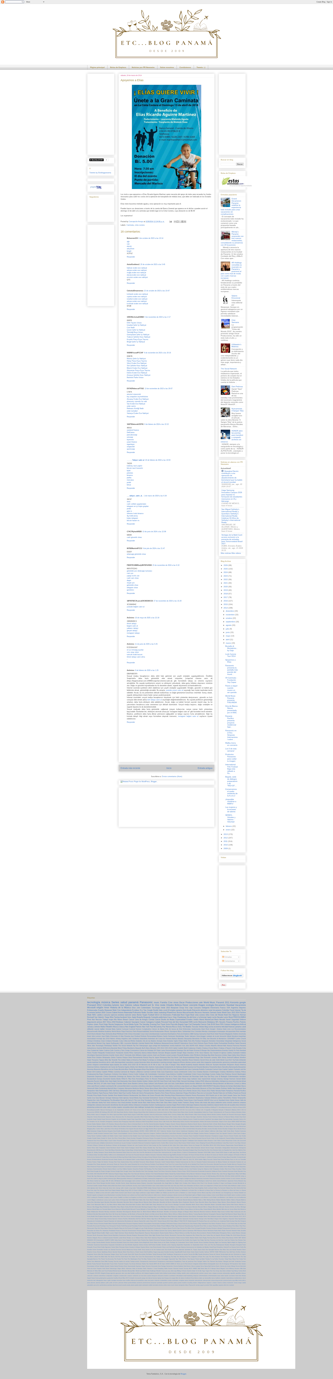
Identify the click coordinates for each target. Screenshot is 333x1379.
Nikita (169, 1216)
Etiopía (142, 1159)
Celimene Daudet (155, 1136)
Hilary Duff (239, 1173)
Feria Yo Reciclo (151, 1079)
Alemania (118, 1117)
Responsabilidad (189, 1057)
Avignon (221, 1121)
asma (224, 1102)
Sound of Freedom (165, 1098)
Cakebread (184, 1131)
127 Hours (133, 1110)
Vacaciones (240, 1005)
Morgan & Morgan (183, 1211)
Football (151, 1015)
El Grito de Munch (205, 1154)
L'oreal (236, 1083)
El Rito (242, 1154)
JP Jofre (111, 1181)
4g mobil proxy (132, 516)
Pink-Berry (192, 1093)
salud (123, 1002)
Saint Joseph (227, 1095)
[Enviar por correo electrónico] (175, 221)
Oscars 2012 (205, 1091)
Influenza (208, 1081)
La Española (160, 1190)
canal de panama (214, 1010)
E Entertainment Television (195, 1152)
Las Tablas (163, 1192)
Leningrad (100, 1195)
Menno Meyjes (207, 1207)
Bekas (95, 1126)
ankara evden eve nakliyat (137, 270)
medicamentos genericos (221, 1062)
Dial (109, 1150)
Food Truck (168, 1164)
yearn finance (132, 442)
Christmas (96, 1041)
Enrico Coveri (196, 1157)
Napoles (200, 1214)
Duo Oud (139, 1152)
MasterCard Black (212, 1020)
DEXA (211, 1145)
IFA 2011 (222, 1176)
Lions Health (227, 1195)
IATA (217, 1176)
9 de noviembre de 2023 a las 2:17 (158, 317)
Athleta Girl (203, 1121)
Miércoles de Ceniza (228, 1209)
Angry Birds (138, 1119)
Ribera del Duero (148, 1095)
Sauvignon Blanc (176, 1031)
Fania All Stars (225, 1159)
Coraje (127, 1050)
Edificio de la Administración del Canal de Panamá (124, 1154)
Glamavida (124, 1081)
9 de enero (188, 1110)
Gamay (196, 1034)
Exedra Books (116, 1079)
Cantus (140, 1133)
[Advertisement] (166, 807)
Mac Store (146, 1200)
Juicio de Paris (222, 1185)
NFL (217, 1022)
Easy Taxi (239, 1152)
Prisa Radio (97, 1095)
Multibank (90, 1214)
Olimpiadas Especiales (128, 1091)
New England (237, 1088)
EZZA (221, 1152)
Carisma (117, 1072)
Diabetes (139, 1041)
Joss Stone (118, 1185)
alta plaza (211, 1102)
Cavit (142, 1136)
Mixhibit (219, 1209)
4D (181, 1110)
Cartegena (212, 1133)
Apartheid (208, 1119)
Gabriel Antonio (118, 1012)
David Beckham (111, 1147)
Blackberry (131, 1048)
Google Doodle (152, 1010)
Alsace (237, 1064)
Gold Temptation (215, 1169)
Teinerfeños (227, 1098)
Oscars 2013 (166, 1221)
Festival (198, 1041)
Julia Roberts (159, 1083)
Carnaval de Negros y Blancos (131, 1072)
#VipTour (235, 1107)
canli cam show (133, 578)
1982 (163, 1110)
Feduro (94, 1162)
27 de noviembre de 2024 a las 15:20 (167, 601)
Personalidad (151, 1036)
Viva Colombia (196, 1031)
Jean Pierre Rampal (99, 1183)
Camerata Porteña (198, 1069)
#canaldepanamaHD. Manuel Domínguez (99, 1110)
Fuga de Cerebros (106, 1166)
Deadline (177, 1147)
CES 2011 (158, 1069)
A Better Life (199, 1110)
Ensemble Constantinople (238, 1157)
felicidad (225, 1027)
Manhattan (237, 1086)
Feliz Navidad (241, 1050)
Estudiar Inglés (172, 1041)
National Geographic (209, 1214)
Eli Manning (120, 1157)
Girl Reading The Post (151, 1169)
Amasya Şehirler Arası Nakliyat (138, 375)
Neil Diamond (229, 1214)
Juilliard (151, 1083)
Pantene (95, 1093)
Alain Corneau (172, 1114)
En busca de (173, 1029)
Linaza (204, 1195)
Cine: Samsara (235, 321)
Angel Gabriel (97, 1119)
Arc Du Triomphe (100, 1121)
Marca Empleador (184, 1202)
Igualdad (123, 1178)
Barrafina (225, 1067)
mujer (111, 1020)
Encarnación (188, 1157)
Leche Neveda (216, 1192)
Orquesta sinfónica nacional (168, 1091)
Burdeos (104, 1131)
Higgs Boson (231, 1173)
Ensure (89, 1159)
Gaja (189, 1079)
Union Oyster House (232, 1100)
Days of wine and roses (166, 1147)
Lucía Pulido (213, 1197)
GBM (191, 1034)
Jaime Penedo (170, 1181)
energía (169, 1062)
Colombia (107, 1005)
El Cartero (185, 1154)
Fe (235, 1050)
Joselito (95, 1185)
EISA (205, 1152)
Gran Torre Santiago (147, 1171)
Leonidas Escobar (121, 1195)
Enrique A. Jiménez (206, 1157)
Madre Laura (174, 1200)
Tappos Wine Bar (105, 1060)
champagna (212, 1031)
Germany (90, 1169)
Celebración (183, 1072)
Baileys (174, 1038)
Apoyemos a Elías (230, 661)
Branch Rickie (167, 1128)
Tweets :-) (201, 67)
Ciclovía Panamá (196, 1138)
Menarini (200, 1207)
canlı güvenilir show (134, 537)
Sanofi (228, 1020)
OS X (240, 1216)
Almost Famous (160, 1117)
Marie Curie (90, 1204)
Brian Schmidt (187, 1128)
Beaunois (97, 1069)
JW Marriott (117, 1181)
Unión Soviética (175, 1060)
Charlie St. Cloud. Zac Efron (109, 1138)
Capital (224, 1069)
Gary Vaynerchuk (204, 1079)
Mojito (89, 1211)
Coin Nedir (131, 328)
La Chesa (145, 1190)
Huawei (216, 1053)
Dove (217, 1024)
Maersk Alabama (188, 1200)
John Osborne (192, 1183)
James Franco (179, 1181)
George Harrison (229, 1079)
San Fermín (242, 1095)
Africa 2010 (111, 1022)
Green (163, 1171)
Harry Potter (176, 1081)
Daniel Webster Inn (240, 1145)
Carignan (152, 1133)
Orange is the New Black (206, 1218)
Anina (167, 1119)
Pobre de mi (222, 1093)
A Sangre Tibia (174, 1064)
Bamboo (111, 1124)
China (130, 1034)
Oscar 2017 (153, 1221)
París (195, 1043)
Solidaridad (186, 1031)
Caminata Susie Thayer (110, 1133)
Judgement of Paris (212, 1185)
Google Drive (119, 1171)
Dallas (218, 1074)
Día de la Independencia (155, 1076)
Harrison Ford (150, 1173)
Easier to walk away (230, 1152)
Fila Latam (128, 1164)
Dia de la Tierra (103, 1150)
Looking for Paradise (97, 1197)
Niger (161, 1216)
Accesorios (159, 1112)
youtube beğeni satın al (135, 607)
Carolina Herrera (204, 1133)
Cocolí (149, 1140)
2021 (226, 583)
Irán (88, 1181)
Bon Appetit (129, 1128)
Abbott (183, 1064)
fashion (98, 1012)
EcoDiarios (90, 1154)
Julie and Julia (169, 1083)
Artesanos (138, 1121)
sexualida (126, 1107)
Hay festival (177, 1173)
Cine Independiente (124, 1010)
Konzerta (234, 1002)
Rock (183, 1015)
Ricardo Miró (159, 1095)
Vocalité (134, 1102)
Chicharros (145, 1138)
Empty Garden (179, 1157)
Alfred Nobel (144, 1117)
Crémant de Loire (132, 1145)
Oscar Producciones (188, 1002)
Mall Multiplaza (155, 1043)
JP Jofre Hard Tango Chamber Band (114, 1083)
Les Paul (137, 1195)
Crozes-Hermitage (203, 1074)
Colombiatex (152, 1074)
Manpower (108, 1010)
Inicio (168, 768)
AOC (196, 1045)
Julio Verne (98, 1188)
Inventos (217, 1178)
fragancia (176, 1062)
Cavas (176, 1072)
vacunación (181, 1107)
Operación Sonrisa (188, 1218)
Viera (198, 1036)
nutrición (128, 1015)
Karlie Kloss (174, 1188)
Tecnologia (100, 1045)
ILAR (236, 1176)
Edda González (98, 1154)
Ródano (160, 1036)
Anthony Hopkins (182, 1119)
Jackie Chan (151, 1181)
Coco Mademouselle (141, 1140)
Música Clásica (119, 1027)
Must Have (109, 1214)
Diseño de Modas (168, 1020)
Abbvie (112, 1038)
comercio (236, 1102)
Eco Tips (143, 1010)
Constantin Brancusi (137, 1143)
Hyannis (196, 1176)
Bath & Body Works (215, 1124)
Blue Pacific (129, 1069)
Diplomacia (174, 1150)
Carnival (147, 1072)
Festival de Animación (229, 1162)
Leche (195, 1022)
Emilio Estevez (132, 1157)
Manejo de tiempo (226, 1086)
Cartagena (150, 1022)
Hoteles (235, 1034)
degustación (91, 1022)
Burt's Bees (146, 1048)
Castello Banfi (183, 1048)
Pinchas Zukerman (176, 1093)
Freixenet (93, 1166)
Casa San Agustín (221, 1133)
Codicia (106, 1050)
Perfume (143, 1036)
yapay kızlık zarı (133, 576)
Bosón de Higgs (144, 1128)
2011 (226, 841)
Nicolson (156, 1216)
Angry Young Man (147, 1119)
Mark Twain (152, 1204)
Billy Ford (171, 1126)
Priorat (243, 1093)
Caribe (237, 1038)
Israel (89, 1036)
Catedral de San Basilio (130, 1136)
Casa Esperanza (167, 1072)
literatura (235, 1036)
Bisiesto (192, 1126)
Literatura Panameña (152, 1086)
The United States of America (128, 1060)
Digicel (153, 1150)
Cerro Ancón (179, 1136)
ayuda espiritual (92, 1062)
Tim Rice (156, 1100)
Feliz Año (191, 1041)
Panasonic (146, 1002)
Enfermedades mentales (237, 1076)
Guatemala (201, 1171)
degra (129, 580)
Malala (218, 1200)
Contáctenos (185, 67)
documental (155, 1062)
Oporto (196, 1218)
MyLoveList (155, 1214)
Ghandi (105, 1169)
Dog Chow (198, 1150)
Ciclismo (115, 1074)
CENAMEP (231, 1038)
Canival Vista (217, 1069)
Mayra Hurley (125, 1207)
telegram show (132, 588)
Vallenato (94, 1102)
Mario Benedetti (127, 1204)
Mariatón (233, 1202)
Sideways (115, 1098)
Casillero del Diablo (108, 1136)
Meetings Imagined (147, 1207)
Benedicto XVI (197, 1038)
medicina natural (213, 1105)
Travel (163, 1024)
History (197, 1081)
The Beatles (186, 1027)
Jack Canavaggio (126, 1181)
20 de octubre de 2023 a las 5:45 (152, 264)
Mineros (178, 1209)
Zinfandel (242, 1060)
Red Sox (171, 1057)
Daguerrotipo (230, 1145)
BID (241, 1121)
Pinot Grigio (103, 1024)
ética (187, 1107)
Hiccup (225, 1173)
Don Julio (232, 1150)
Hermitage (191, 1081)
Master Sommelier (216, 1204)
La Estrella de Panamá (172, 1190)
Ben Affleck (113, 1126)
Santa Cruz (91, 1098)
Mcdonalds (138, 1207)
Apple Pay (222, 1119)
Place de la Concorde (204, 1093)
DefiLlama (130, 432)
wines (134, 1015)
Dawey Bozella (147, 1147)
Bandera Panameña (210, 1067)
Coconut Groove (157, 1140)
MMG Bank (135, 1200)
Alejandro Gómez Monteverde (96, 1117)
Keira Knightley (199, 1188)
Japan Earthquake (112, 1043)
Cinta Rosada (237, 1048)
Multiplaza (211, 1022)
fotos (129, 1017)
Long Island (185, 1086)
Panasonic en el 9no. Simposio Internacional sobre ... (231, 734)
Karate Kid (167, 1188)
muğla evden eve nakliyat (136, 273)
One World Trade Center (174, 1218)
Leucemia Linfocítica (137, 1086)
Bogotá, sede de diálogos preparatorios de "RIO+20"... (231, 781)
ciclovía (229, 1102)
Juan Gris (173, 1185)
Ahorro (93, 1034)
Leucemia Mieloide (131, 1043)
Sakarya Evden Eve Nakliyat (138, 413)
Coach (110, 1140)
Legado (94, 1195)
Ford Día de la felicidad (189, 1164)
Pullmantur (137, 1012)
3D (137, 1064)
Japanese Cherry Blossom (235, 1181)
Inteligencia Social (239, 1041)
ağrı (128, 242)
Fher (94, 1164)
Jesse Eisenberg (131, 1183)
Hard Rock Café (166, 1081)
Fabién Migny (202, 1159)
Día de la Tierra (171, 1076)
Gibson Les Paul (117, 1169)
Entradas (228, 957)
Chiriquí (90, 1041)
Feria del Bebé (134, 1162)
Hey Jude (220, 1173)
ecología (210, 1005)
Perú (163, 1093)
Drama (143, 1076)
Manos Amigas (134, 1202)
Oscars (160, 1221)
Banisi (151, 1124)
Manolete (126, 1202)
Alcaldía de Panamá (228, 1114)
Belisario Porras (102, 1126)
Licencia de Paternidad (185, 1195)
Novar (227, 1216)
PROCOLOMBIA (239, 1017)
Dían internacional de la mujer (167, 1152)
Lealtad (102, 1086)
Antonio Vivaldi (192, 1119)
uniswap (130, 437)
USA (228, 1008)
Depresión (91, 1076)
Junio (110, 1188)
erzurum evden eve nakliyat (137, 277)
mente (221, 1105)
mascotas (203, 1105)
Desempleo (218, 1147)
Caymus (147, 1136)
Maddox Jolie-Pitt (190, 1055)
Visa (119, 1102)
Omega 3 (140, 1091)
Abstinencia (152, 1112)
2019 (226, 590)
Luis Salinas (229, 1197)
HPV (106, 1173)
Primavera (163, 1057)
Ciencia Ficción (206, 1138)
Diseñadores (172, 1034)
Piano (167, 1093)
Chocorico (164, 1138)
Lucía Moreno (204, 1197)
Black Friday (122, 1048)
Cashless (98, 1136)
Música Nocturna (183, 1214)
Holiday (123, 1176)
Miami (156, 1088)
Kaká (224, 1029)
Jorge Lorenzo (147, 1055)
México (170, 1214)
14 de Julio (140, 1110)
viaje (191, 1008)
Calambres (191, 1131)
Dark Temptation (101, 1147)
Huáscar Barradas (188, 1176)
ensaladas (145, 1105)
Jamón (215, 1181)
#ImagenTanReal (199, 1107)
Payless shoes (92, 1024)
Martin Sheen (196, 1204)
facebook (123, 1017)
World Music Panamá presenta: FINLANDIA (231, 699)
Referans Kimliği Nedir (135, 408)
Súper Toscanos (93, 1060)
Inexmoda (242, 1034)
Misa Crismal (204, 1209)
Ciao (189, 1138)
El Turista (103, 1157)
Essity (115, 1159)
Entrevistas (187, 1029)
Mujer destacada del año (238, 1211)
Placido (215, 1093)
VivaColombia (126, 1102)
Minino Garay (185, 1209)
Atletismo (141, 1067)
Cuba (121, 1041)
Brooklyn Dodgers (228, 1128)
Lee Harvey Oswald (237, 1192)
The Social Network (229, 369)
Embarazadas (92, 1010)
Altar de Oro (181, 1117)
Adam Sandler (189, 1112)
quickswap (131, 449)
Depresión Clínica (101, 1076)
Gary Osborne (200, 1166)
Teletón (115, 1045)
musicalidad (91, 1038)
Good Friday (232, 1169)
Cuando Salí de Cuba (145, 1145)
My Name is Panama (136, 1214)
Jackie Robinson (161, 1181)
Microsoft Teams (135, 1209)
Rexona (169, 1027)
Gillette (102, 1081)
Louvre (177, 1197)
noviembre (230, 615)
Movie (119, 1031)
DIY (155, 1050)
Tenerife (114, 1060)
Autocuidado (159, 1067)
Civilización (222, 1138)
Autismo (152, 1067)
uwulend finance (133, 430)
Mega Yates (157, 1207)
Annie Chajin (173, 1119)
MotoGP (177, 1043)
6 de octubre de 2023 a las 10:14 (151, 238)
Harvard (184, 1081)
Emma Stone (162, 1157)
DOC (215, 1145)
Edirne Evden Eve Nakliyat (137, 373)
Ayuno (230, 1121)
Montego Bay (206, 1055)
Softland (236, 1057)
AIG (242, 1110)
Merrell (94, 1209)
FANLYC (124, 1079)
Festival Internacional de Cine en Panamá (188, 1162)
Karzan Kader (183, 1188)
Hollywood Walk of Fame (133, 1176)
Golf (155, 1081)
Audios (209, 1121)
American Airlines (93, 1067)
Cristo (194, 1074)
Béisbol (136, 1131)
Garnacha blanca (140, 1053)
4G (183, 1110)
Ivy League (102, 1181)
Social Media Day (135, 1098)
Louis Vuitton (160, 1197)
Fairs (218, 1159)
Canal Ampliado (122, 1133)
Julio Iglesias (91, 1188)
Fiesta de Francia (119, 1164)
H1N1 (91, 1173)
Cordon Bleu (165, 1143)
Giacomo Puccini (93, 1081)
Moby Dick (237, 1209)
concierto (193, 1005)
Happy (121, 1173)
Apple (134, 1017)
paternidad (242, 1062)
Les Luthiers (130, 1195)
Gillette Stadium (127, 1169)
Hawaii (171, 1173)
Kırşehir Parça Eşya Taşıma (137, 339)
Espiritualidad (180, 1020)
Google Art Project (99, 1171)
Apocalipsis (215, 1119)
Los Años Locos (141, 1197)
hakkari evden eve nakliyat (137, 268)
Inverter (112, 1055)
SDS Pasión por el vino (214, 1095)
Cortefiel (179, 1074)
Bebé (115, 1010)
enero (228, 830)
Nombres (185, 1216)
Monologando (127, 1211)
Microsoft (91, 1007)
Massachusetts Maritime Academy (99, 1031)
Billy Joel (206, 1038)
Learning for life (110, 1086)
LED (130, 1190)
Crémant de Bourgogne (119, 1145)
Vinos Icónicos (112, 1102)
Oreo (220, 1218)
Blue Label (104, 1128)
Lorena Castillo (117, 1197)
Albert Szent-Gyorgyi (200, 1114)
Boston (179, 1012)
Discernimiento (171, 1050)
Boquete (138, 1048)
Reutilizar (231, 1043)
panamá (133, 1002)
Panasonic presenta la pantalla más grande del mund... (231, 669)
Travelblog (179, 1100)
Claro (103, 1041)
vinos (175, 1002)
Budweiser (94, 1131)
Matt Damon (235, 1204)
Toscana (195, 1027)
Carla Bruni (165, 1133)
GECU (157, 1015)
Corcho (158, 1143)
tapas (112, 1064)
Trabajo (105, 1020)
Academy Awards (192, 1064)
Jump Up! (105, 1188)
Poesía (145, 1057)
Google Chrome (110, 1171)
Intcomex (105, 1055)
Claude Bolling (230, 1138)
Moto (212, 1055)
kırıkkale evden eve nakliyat (137, 304)
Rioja (173, 1095)
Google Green (128, 1171)
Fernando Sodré (160, 1162)
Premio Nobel (213, 1043)
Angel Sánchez (106, 1119)
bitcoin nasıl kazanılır (135, 468)
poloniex (130, 473)
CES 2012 (166, 1069)
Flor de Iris (140, 1164)
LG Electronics (166, 1015)
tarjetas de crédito (120, 1064)
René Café (178, 1057)
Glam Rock (205, 1029)
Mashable (207, 1204)
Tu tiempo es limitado (154, 1060)
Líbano (118, 1200)
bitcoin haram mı (133, 520)
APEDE (97, 1112)
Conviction (161, 1074)
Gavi (217, 1166)
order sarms (131, 406)
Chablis (198, 1048)
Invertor (223, 1178)
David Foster (120, 1147)
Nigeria (165, 1216)
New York (145, 1027)
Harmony (142, 1173)
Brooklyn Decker (217, 1128)
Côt (201, 1145)
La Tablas (96, 1192)
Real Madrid (118, 1095)
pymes (89, 1064)
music (156, 1002)
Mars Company (118, 1088)
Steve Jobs (91, 1045)
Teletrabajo (108, 1045)
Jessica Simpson (141, 1183)
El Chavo (191, 1154)
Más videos (236, 553)
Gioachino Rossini (138, 1169)
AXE (114, 1112)
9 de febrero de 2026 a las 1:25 (146, 670)
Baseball (114, 1048)
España (101, 1010)
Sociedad (145, 1098)
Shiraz (224, 1057)
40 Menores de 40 (145, 1064)
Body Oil (117, 1128)
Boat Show (111, 1128)
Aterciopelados (194, 1121)
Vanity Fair (102, 1102)
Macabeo (216, 1086)
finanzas (231, 1027)
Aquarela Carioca (238, 1119)
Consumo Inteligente (202, 1008)
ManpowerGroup (168, 1043)
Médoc (166, 1214)
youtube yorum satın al (174, 690)
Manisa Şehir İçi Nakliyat (136, 359)
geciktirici (130, 590)
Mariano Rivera (226, 1202)
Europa (99, 1079)
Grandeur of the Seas (195, 1053)
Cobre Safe (125, 1140)
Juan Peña (180, 1185)
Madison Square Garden (161, 1200)
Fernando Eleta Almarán (146, 1162)
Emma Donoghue (142, 1157)
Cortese (192, 1143)
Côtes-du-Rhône (129, 1041)
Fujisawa (114, 1166)
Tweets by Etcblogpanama (100, 173)
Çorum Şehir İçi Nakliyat (136, 330)
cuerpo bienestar (140, 1062)
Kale (162, 1188)
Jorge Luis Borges (226, 1183)
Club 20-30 (211, 1024)
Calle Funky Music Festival (231, 1131)
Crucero (109, 1012)
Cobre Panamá (117, 1140)
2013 (226, 834)
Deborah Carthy (185, 1147)
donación (223, 1036)
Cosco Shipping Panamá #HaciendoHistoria (209, 1143)
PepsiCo (158, 1093)
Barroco (200, 1124)
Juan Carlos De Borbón (145, 1185)
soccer (96, 1029)
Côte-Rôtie (206, 1145)
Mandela (107, 1202)
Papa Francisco (127, 1031)
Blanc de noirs (234, 1126)
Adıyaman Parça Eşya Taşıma (138, 370)
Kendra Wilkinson (196, 1083)
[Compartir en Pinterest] (185, 221)
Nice (143, 1216)
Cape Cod (187, 1024)
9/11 (193, 1110)
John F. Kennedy (125, 1055)
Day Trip (155, 1147)
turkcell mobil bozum (134, 655)
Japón (209, 1017)
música (105, 1002)
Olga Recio (154, 1218)
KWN (191, 1022)
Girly (106, 1081)
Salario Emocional (236, 297)
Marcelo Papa (194, 1202)
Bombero (123, 1128)
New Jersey (113, 1216)
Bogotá (180, 1024)
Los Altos (125, 1197)
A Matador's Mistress (236, 345)
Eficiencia (166, 1154)
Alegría (244, 1114)
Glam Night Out (114, 1081)
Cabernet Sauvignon (131, 1022)
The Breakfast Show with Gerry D (122, 1100)
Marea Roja (208, 1202)
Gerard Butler (241, 1079)
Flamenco (168, 1079)
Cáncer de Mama (158, 1029)
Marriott (110, 1088)
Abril (147, 1112)
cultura (136, 1005)
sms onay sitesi (133, 652)
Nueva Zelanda (233, 1216)
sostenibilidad (104, 1064)
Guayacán (208, 1171)
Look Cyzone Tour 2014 (230, 655)
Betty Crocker (142, 1126)
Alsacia (167, 1117)
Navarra (218, 1214)
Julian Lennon (241, 1185)
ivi (181, 1105)
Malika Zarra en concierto (231, 744)
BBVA (234, 1121)
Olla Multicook (162, 1218)
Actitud (175, 1112)
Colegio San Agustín (181, 1140)
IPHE (202, 1081)
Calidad (206, 1131)
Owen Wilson (174, 1221)
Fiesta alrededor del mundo (105, 1164)
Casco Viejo (172, 1017)
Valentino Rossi (187, 1060)
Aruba (168, 1121)
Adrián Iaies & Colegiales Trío (100, 1114)
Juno (114, 1188)
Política (230, 1093)
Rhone (166, 1031)
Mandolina (113, 1202)
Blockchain (242, 1126)
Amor (106, 1007)
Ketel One (228, 1015)
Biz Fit (202, 1126)
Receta (111, 1024)
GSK (174, 1166)
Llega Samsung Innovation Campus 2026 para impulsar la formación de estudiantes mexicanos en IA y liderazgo (231, 495)
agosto (229, 625)
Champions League (217, 1136)
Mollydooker (94, 1211)
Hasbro (167, 1173)
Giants (110, 1169)
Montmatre (160, 1211)
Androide (90, 1119)
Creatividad (187, 1074)
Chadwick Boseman (205, 1136)
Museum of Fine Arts (207, 1088)
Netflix (230, 1088)
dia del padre (123, 1105)
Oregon (216, 1218)
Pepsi (206, 1043)
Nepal (235, 1214)
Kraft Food (108, 1190)
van (128, 244)
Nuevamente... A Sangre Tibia (238, 410)
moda (162, 1005)
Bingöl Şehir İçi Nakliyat (136, 342)
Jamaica (90, 1027)
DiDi (97, 1150)
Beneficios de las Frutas (109, 1069)
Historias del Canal (114, 1176)
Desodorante (234, 1147)
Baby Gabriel (116, 1029)
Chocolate (136, 1034)
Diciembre (118, 1150)
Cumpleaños (146, 1029)
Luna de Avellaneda (240, 1197)
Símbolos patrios (217, 1098)
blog (206, 1027)
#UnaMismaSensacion (225, 1107)
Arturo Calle (162, 1121)
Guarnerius (194, 1171)
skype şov (131, 583)
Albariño (214, 1045)
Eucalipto (161, 1159)
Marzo (202, 1204)
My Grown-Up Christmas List (121, 1214)
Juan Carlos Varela (158, 1185)
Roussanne (201, 1095)
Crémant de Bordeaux (105, 1145)
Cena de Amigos (141, 1020)
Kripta (113, 1190)
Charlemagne (214, 1072)
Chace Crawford (193, 1136)
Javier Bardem (132, 1083)
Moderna (243, 1209)
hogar (174, 1105)
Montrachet (175, 1088)
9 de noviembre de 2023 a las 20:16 (157, 353)
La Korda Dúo (192, 1190)
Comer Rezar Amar (226, 1140)
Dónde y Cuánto (182, 1152)
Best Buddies (122, 1126)
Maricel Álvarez (241, 1202)
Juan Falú (167, 1185)
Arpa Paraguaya (124, 1121)
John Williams (137, 1055)
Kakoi (159, 1188)
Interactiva (199, 1178)
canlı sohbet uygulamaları (136, 504)
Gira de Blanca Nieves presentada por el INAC (231, 709)
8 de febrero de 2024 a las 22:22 (156, 424)
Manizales (120, 1202)
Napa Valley (232, 1055)
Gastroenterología (210, 1166)
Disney (180, 1150)
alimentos (204, 1010)
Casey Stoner (91, 1136)
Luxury (106, 1200)
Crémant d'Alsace (92, 1145)
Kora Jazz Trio (95, 1190)
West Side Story (162, 1102)
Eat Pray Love (213, 1076)
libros (184, 1105)
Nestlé (93, 1216)
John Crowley (183, 1183)
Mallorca (243, 1200)
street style (134, 1107)
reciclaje (99, 1038)
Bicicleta (122, 1069)
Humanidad (184, 1022)
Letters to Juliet (152, 1195)
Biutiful (197, 1126)
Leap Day (208, 1192)
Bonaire (136, 1128)
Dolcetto (215, 1150)
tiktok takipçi (131, 623)
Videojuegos (143, 1045)
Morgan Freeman (185, 1088)
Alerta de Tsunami (212, 1064)
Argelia (126, 1067)
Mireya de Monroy (194, 1209)
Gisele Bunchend (163, 1169)
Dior (162, 1150)
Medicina (135, 1088)
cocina (210, 1027)
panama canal (240, 1027)
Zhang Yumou (195, 1102)
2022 (226, 579)
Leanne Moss (201, 1192)
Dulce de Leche (131, 1152)
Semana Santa (215, 1012)
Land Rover (95, 1086)
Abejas (136, 1112)
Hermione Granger (200, 1173)
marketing (162, 1012)
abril (228, 639)
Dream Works (109, 1152)
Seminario (171, 1036)
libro (202, 1062)
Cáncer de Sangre (194, 1145)
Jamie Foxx (208, 1181)
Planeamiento (138, 1057)
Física (170, 1166)
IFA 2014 (227, 1176)
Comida (151, 1020)
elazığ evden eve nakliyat (136, 275)
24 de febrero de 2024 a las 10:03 (157, 460)
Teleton (234, 1098)
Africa (111, 1114)
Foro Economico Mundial (211, 1164)
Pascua (105, 1093)
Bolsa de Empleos (118, 67)
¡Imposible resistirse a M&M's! (230, 801)
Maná (150, 1202)
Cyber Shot (176, 1145)
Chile (126, 1034)
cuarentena (130, 1062)
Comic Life (236, 1140)
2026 (226, 565)
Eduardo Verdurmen (157, 1154)
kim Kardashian (163, 1045)
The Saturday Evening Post (149, 1024)
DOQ (218, 1145)
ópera (192, 1107)
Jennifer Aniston (110, 1183)
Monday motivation (110, 1211)
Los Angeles (132, 1197)
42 (179, 1110)
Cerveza (185, 1136)
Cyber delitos (184, 1145)
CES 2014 (160, 1048)
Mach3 (152, 1200)
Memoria (194, 1207)
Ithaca (92, 1181)
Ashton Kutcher (185, 1121)
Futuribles (165, 1166)
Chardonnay (181, 1017)
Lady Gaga (135, 1192)
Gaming (193, 1166)
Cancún (130, 1133)
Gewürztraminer (98, 1169)
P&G (181, 1221)
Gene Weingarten (229, 1166)
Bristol (193, 1128)
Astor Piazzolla (171, 1024)
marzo (229, 643)
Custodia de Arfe (167, 1145)
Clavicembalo (239, 1138)
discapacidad (230, 1031)
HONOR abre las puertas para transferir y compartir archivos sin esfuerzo (232, 436)
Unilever (243, 1020)
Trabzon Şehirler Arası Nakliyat (138, 337)
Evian (166, 1159)
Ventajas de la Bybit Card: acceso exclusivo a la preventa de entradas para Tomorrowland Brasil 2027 (232, 539)
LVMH (139, 1190)
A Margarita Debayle (217, 1110)
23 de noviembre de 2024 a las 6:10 (165, 565)
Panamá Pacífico (240, 1091)
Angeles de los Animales (118, 1119)
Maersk (180, 1200)
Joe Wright (175, 1183)
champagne (221, 1031)
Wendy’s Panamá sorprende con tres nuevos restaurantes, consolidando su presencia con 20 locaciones (232, 238)
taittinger (141, 1107)
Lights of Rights (196, 1195)
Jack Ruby (144, 1181)
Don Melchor (239, 1150)
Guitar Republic (238, 1171)
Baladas (181, 1038)
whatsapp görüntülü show (136, 554)
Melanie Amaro (165, 1207)
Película (200, 1043)
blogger (203, 1036)
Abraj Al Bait (141, 1112)
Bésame (153, 1048)
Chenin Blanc (122, 1138)
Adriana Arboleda (236, 1112)
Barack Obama (175, 1124)
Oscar (191, 1043)
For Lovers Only (177, 1164)
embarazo (137, 1105)
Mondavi (101, 1211)
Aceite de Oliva (167, 1112)
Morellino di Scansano (170, 1211)
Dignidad (158, 1150)
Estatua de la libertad (124, 1159)
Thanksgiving (105, 1100)
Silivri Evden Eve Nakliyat (136, 363)
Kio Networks (208, 1083)
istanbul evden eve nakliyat (137, 299)
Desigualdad (226, 1147)
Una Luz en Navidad (217, 1100)
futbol (156, 1012)
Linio (229, 1029)
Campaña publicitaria (159, 1017)
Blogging (89, 1128)
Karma (187, 1083)
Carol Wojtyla (194, 1133)
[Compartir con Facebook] (182, 221)
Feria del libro (173, 1022)
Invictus (228, 1178)
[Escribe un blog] (177, 221)
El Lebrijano (229, 1154)
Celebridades (146, 1008)
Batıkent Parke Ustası (135, 377)
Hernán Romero (211, 1173)
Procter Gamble (107, 1095)
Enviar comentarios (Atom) (172, 776)
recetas (113, 1107)
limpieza (197, 1105)
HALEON (100, 1173)
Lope (111, 1197)
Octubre (99, 1057)
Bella (108, 1126)
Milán (173, 1209)
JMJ (107, 1181)
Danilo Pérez (91, 1147)
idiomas (188, 1062)
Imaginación (159, 1178)
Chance (226, 1136)
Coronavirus (134, 1050)
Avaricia (99, 1048)
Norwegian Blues (202, 1216)
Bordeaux (119, 1022)
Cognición (171, 1140)
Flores (89, 1053)
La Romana (223, 1190)
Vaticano (193, 1036)
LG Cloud (134, 1190)
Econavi (197, 1050)
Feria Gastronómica (123, 1162)
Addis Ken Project (208, 1112)
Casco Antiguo (241, 1133)
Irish (244, 1178)
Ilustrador (236, 1053)
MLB (130, 1200)
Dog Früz (204, 1150)
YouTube (235, 1060)
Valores (128, 1005)
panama (179, 1010)
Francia (223, 1008)
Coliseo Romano (208, 1140)
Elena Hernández (111, 1157)
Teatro (187, 1036)
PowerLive (237, 1093)
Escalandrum (92, 1079)
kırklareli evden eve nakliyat (137, 294)
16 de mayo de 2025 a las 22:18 (147, 618)
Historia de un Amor (103, 1176)
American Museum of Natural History (223, 1117)
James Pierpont (189, 1181)
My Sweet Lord (147, 1214)
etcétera (121, 1015)
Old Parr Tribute (146, 1218)
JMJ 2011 (97, 1083)
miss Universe (241, 1105)
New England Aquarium (102, 1216)
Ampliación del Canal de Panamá (112, 1067)
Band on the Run (143, 1124)
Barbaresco (184, 1124)
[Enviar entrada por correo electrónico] (170, 221)
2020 (226, 587)
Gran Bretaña (137, 1171)
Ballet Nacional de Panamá (192, 1067)
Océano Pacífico (123, 1218)
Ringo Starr (199, 1057)
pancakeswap (132, 435)
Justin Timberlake (137, 1188)
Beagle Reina (231, 1124)
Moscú (191, 1211)
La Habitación (183, 1190)
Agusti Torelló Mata (137, 1114)
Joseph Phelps (102, 1185)
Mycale (161, 1214)
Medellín (109, 1027)
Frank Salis (177, 1079)
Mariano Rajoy (216, 1202)
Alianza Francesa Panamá (236, 1045)
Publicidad (176, 1015)
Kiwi (245, 1188)
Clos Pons (97, 1140)
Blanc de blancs (225, 1126)
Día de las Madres (149, 1041)
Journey (135, 1185)
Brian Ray (145, 1069)
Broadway (199, 1128)
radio (109, 1107)
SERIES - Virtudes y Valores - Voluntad (230, 818)
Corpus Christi (186, 1143)
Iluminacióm (151, 1178)
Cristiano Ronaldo (112, 1041)
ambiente (218, 1102)
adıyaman (130, 249)
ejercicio (114, 1015)
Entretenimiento (96, 1159)
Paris (135, 1031)
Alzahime (199, 1117)
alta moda (203, 1102)
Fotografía (101, 1053)
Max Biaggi (95, 1207)
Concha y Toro (119, 1050)
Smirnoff (230, 1057)
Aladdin (165, 1114)
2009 (226, 848)
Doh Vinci (210, 1150)
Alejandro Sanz (110, 1117)
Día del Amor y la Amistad (196, 1017)
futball (229, 1036)
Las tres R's (170, 1192)
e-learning (162, 1062)
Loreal (168, 1055)
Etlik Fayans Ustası (134, 323)
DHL (166, 1029)
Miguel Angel (168, 1209)
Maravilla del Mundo (166, 1202)
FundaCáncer (110, 1053)
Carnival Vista (155, 1072)
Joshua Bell (110, 1185)
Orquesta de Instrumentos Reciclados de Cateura (123, 1221)
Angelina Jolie (126, 1038)
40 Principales (173, 1110)
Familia (163, 1002)
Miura (214, 1209)
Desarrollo (112, 1076)
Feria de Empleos (183, 1034)
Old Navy (116, 1091)
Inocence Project (173, 1178)
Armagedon (109, 1121)
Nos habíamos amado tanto (216, 1216)
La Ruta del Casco (233, 1190)
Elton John (136, 1008)
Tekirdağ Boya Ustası (135, 332)
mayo (228, 636)
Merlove (89, 1209)
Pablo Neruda (216, 1091)
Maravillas (175, 1202)
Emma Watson (170, 1157)
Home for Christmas (147, 1176)
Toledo (161, 1100)
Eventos (225, 1050)
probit (129, 482)
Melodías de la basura (185, 1207)
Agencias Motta (118, 1114)
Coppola (153, 1143)
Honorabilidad (157, 1176)
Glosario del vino (184, 1169)
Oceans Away (103, 1218)
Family (231, 1050)
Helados (183, 1173)
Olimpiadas (106, 1057)
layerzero (130, 440)
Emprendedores (216, 1050)
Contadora (147, 1143)
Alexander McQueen (226, 1064)
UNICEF (207, 1100)
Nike (97, 1091)
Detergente (242, 1147)
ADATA (192, 1045)
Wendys (205, 1031)
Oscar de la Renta (184, 1091)
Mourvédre (196, 1088)
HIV (158, 1081)
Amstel (237, 1117)
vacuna (174, 1107)
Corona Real (177, 1143)
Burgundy (147, 1017)
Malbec (228, 1200)
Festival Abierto (170, 1162)
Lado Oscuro (128, 1192)
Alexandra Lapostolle (133, 1117)
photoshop (91, 1107)
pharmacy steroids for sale (137, 401)
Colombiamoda (153, 1034)
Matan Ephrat (226, 1204)
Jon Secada (209, 1183)
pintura (99, 1022)
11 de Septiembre (118, 1110)
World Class (226, 1012)
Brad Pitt (116, 1034)
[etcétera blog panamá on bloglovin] (232, 977)
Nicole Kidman (149, 1216)
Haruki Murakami (159, 1173)
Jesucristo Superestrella (154, 1183)
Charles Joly (237, 1136)
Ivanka (96, 1181)
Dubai (124, 1152)
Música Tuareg (193, 1214)
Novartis (222, 1022)
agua (150, 1045)
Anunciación (201, 1119)
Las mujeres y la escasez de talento (231, 809)
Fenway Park (113, 1162)
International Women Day (96, 1043)
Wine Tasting (115, 1017)
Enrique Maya (226, 1157)
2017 (226, 597)
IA (220, 1053)
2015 (226, 604)
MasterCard (145, 1005)
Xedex (180, 1102)
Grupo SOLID (186, 1171)
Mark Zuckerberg (101, 1088)
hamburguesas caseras (163, 1105)
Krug (126, 1190)
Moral (231, 1017)
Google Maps (182, 1053)
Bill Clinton (157, 1126)
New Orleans (241, 1055)
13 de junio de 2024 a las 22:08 (154, 532)
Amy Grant (242, 1117)
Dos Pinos (136, 1076)
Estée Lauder (136, 1159)
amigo (155, 1045)
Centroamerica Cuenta (168, 1136)
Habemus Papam (113, 1173)
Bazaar (224, 1124)
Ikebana (129, 1178)
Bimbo (177, 1126)
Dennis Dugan (210, 1147)
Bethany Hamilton (132, 1126)
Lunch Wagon (91, 1200)
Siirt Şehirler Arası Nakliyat (137, 366)
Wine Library (172, 1102)
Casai (235, 1133)
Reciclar (99, 1020)
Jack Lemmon (136, 1181)
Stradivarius (199, 1098)
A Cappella (207, 1110)
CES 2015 (168, 1048)
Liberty (175, 1195)
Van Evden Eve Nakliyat (136, 404)
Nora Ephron (193, 1216)
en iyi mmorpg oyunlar (135, 650)
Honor (185, 1005)
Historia (219, 1029)
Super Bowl (189, 1015)
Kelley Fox (217, 1188)
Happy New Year (129, 1173)
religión (99, 1007)
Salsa (235, 1095)
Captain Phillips (107, 1072)
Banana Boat (119, 1124)
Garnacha (202, 1034)
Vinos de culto (210, 1060)
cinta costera (140, 225)
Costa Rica (225, 1143)
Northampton (103, 1091)
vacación (167, 1107)
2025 (226, 569)
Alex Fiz (124, 1117)
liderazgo (190, 1105)
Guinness (230, 1171)
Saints (165, 1036)
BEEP (238, 1121)
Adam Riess (180, 1112)
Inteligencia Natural (190, 1178)
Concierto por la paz (119, 1143)
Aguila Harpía (127, 1114)
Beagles (238, 1124)
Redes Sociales (147, 1012)
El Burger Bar (205, 1050)
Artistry (132, 1067)
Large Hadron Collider (153, 1192)
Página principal (97, 67)
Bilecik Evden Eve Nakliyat (137, 368)
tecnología (93, 1002)
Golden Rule (224, 1169)
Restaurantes (159, 1031)
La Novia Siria (208, 1190)
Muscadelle (101, 1214)
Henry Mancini (190, 1173)
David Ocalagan (130, 1147)
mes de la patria (229, 1105)
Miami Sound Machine (114, 1209)
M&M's (200, 1086)
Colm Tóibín (217, 1140)
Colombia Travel (228, 1010)
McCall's (131, 1207)
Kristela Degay (120, 1190)
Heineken (212, 1041)
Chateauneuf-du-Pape (95, 1074)
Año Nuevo (118, 1020)
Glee (130, 1081)
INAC (94, 1015)
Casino (116, 1136)
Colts (111, 1050)
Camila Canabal (98, 1133)
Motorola (196, 1211)
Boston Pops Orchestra (104, 1034)
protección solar (101, 1107)
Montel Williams (151, 1211)
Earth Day (203, 1076)
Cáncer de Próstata (146, 1050)
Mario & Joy (105, 1204)
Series (115, 1002)
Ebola (244, 1152)
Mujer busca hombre (223, 1211)
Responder (131, 257)
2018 (226, 594)
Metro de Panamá (102, 1209)
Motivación (202, 1022)
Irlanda (238, 1081)
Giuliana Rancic (173, 1169)
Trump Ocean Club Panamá (193, 1100)
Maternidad (128, 1012)
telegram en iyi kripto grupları (138, 506)
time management (157, 1107)
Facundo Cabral (212, 1159)
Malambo (223, 1200)
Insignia (181, 1178)
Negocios (235, 1015)
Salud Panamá (240, 1043)
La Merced (200, 1190)
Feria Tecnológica (138, 1079)
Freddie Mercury (232, 1164)
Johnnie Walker (100, 1027)
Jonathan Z (216, 1183)
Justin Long (128, 1188)
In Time (166, 1178)
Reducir (126, 1095)
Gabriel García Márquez (183, 1166)
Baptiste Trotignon (165, 1124)
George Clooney (217, 1079)
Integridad (228, 1041)
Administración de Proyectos (222, 1112)
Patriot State (117, 1093)
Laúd (176, 1192)
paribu (129, 478)
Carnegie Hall (186, 1133)
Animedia (162, 1119)
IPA (239, 1176)
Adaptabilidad (198, 1112)
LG (119, 1036)
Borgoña (140, 1017)
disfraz (131, 1105)
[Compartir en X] (180, 221)
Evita (170, 1159)
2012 (226, 838)
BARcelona (107, 1048)
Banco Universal (133, 1124)
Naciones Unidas (221, 1055)
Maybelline (113, 1207)
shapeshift (131, 447)
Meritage (243, 1207)
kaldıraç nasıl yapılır (134, 466)
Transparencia (170, 1100)
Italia (160, 1010)
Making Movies (211, 1200)
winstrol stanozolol (134, 394)
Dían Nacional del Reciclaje (188, 1076)
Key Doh (233, 1188)
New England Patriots (133, 1027)
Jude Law (203, 1185)
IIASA (232, 1176)
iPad (237, 1031)
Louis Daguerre (151, 1197)
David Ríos (139, 1147)
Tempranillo (242, 1098)
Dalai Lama (161, 1050)
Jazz (122, 1005)
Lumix (225, 1017)
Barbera (190, 1124)
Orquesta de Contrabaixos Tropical (97, 1221)
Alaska (179, 1114)
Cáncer (157, 1020)
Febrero (89, 1162)
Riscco (174, 1027)
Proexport (91, 1005)
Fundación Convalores (124, 1166)
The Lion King (139, 1100)
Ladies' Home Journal (117, 1192)
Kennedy (114, 1036)
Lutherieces (99, 1200)
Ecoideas (135, 1010)
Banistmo (156, 1124)
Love (181, 1197)
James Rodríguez (199, 1181)
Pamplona (229, 1091)
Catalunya (191, 1048)
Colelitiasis (190, 1140)
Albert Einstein (189, 1114)
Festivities (90, 1164)
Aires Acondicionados (156, 1114)
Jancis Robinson (222, 1181)
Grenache (168, 1171)
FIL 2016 (195, 1159)
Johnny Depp (143, 1083)
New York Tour (121, 1216)
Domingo (180, 1050)
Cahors (178, 1131)
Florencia (147, 1164)
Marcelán (201, 1202)
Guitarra (227, 1024)
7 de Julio (164, 1064)
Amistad (108, 1029)
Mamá (201, 1020)
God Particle (193, 1169)
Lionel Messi (219, 1195)
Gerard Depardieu (240, 1166)
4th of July (157, 1064)
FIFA (222, 1024)
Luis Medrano (221, 1197)
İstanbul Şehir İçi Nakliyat (136, 325)
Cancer (142, 1022)
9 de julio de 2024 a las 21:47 (154, 548)
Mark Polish (145, 1204)
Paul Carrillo (126, 1093)
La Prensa (216, 1190)
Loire (162, 1086)
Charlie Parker (96, 1138)
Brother (152, 1069)
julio (228, 629)
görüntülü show (132, 585)
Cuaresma (163, 1034)
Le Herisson (181, 1192)
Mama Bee (90, 1202)
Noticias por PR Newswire (143, 67)
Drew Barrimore (117, 1152)
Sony (180, 1027)
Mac (122, 1036)
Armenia (115, 1121)
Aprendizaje (229, 1119)
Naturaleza (184, 1043)
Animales (156, 1119)
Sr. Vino (155, 1005)
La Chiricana (152, 1190)
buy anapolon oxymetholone (137, 397)
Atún (146, 1067)
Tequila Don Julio (93, 1100)
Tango (107, 1017)
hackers (152, 1105)
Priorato (90, 1095)
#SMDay (207, 1107)
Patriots (243, 1022)
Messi (152, 1088)
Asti (136, 1067)
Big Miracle (149, 1126)
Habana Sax (208, 1053)
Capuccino (146, 1133)
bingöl (129, 251)
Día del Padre (189, 1050)
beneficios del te (105, 1062)
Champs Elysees (203, 1072)
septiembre (231, 622)
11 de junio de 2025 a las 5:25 (146, 644)
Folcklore (153, 1164)
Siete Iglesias (124, 1098)
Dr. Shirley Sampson (98, 1152)
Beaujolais (188, 1038)
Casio (120, 1136)
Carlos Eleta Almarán (175, 1133)
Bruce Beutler (238, 1128)
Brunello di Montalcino (218, 1038)
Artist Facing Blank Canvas (150, 1121)
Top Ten (136, 1045)
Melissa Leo (174, 1207)
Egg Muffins (173, 1154)
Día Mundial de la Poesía (150, 1152)
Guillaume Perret (217, 1171)
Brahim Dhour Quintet (155, 1128)
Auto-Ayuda (187, 1010)
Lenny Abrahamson (109, 1195)
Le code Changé (191, 1192)
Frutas (98, 1166)
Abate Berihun (124, 1112)
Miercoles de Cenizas (157, 1209)
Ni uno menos (130, 1216)
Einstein (179, 1154)
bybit (128, 471)
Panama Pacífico (232, 1022)
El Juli (224, 1154)
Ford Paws (200, 1164)
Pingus (185, 1093)
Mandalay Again (99, 1202)
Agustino (146, 1114)
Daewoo (222, 1145)
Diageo (201, 1005)
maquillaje (242, 1036)
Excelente (106, 1079)
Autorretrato (214, 1121)
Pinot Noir (91, 1020)
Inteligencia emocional (228, 1081)
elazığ (129, 246)
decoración (106, 1105)
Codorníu (165, 1140)
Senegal (108, 1098)
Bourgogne (138, 1069)
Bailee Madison (97, 1124)
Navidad (230, 1005)
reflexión (90, 1029)
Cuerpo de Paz (156, 1145)
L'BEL (122, 1043)
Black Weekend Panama (211, 1126)
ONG (110, 1091)
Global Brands (152, 1053)
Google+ (213, 1029)
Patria (111, 1093)
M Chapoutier (124, 1200)
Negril (223, 1214)
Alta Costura (173, 1117)
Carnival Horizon (135, 1029)
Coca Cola (144, 1034)
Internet (238, 1010)
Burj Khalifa (116, 1131)
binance (130, 475)
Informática (215, 1081)
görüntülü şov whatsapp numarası (139, 571)
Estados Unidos (192, 1020)
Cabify (174, 1048)
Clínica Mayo (104, 1140)
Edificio (106, 1154)
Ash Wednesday (175, 1121)
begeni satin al (132, 626)
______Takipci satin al (135, 460)
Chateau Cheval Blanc (210, 1048)
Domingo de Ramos (124, 1076)
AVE (111, 1112)
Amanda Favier (207, 1117)
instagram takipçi (133, 633)
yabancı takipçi (132, 628)
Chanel (231, 1136)
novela (172, 1045)
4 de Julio (185, 1045)
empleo (172, 1010)
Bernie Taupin (142, 1015)
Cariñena (158, 1133)
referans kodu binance (135, 513)
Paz (163, 1027)
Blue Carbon (96, 1128)
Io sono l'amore (235, 1178)
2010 (226, 845)
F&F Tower (182, 1159)
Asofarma (135, 1038)
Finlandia (161, 1079)
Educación (196, 1010)
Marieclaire (98, 1204)
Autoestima (144, 1038)
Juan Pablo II (106, 1036)
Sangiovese (118, 1024)
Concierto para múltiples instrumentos (101, 1143)
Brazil (173, 1128)
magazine (208, 1062)
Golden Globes (148, 1081)
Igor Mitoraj (117, 1178)
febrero (229, 826)
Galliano (194, 1079)
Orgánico (225, 1218)
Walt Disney (151, 1102)
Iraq (242, 1178)
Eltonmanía (214, 1008)
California (212, 1131)
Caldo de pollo (199, 1131)
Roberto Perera (190, 1095)
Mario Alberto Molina (115, 1204)
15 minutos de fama (151, 1110)
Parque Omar (127, 1057)
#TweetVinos (171, 1012)
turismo (115, 1005)
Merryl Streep (144, 1088)
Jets (163, 1183)
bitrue (129, 485)
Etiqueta (147, 1159)
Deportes (242, 1008)
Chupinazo (107, 1074)
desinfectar (114, 1105)
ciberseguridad (119, 1062)
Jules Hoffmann (232, 1185)
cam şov (130, 573)
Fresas (184, 1079)
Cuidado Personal (161, 1022)
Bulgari (99, 1131)
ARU (108, 1112)
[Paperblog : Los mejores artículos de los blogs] (95, 189)
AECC (239, 1110)
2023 (226, 576)
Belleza (178, 1005)
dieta (148, 1062)
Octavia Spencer (112, 1218)
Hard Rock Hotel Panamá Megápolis (220, 1034)
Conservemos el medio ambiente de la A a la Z (231, 792)
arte (201, 1002)
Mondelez (119, 1211)
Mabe (141, 1200)
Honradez (165, 1176)
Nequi (239, 1214)
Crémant (243, 1143)
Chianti (243, 1038)
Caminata (130, 225)
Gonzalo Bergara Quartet (167, 1053)
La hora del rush (105, 1192)
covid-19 (166, 1010)
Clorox (130, 1074)
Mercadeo (216, 1207)
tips (104, 1038)
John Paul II (201, 1183)
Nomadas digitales (176, 1216)
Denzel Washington (239, 1074)
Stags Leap (176, 1098)
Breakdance (178, 1128)
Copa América (171, 1074)
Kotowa (102, 1190)
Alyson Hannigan (191, 1117)
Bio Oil (181, 1126)
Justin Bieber (179, 1083)
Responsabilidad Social (145, 1031)
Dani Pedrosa (237, 386)
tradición (178, 1045)
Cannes (135, 1133)
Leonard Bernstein (123, 1086)
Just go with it (120, 1188)
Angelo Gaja (130, 1119)
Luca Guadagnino (194, 1197)
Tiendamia (148, 1100)
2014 (226, 608)
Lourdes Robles (170, 1197)
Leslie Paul (143, 1195)
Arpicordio (132, 1121)
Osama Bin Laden (144, 1221)
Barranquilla (233, 1067)
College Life (143, 1074)
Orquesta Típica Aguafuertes (237, 1218)
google (242, 1002)
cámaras (99, 1105)
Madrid (147, 1043)
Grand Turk (157, 1171)
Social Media (129, 1024)
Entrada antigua (205, 768)
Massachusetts (188, 1012)
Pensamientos (149, 1093)
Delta (192, 1147)
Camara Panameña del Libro (181, 1069)
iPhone (182, 1062)
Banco (125, 1124)
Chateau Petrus (240, 1072)
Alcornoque (237, 1114)
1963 (159, 1110)
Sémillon (243, 1057)
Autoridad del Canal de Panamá (159, 1038)
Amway (118, 1038)
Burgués (110, 1131)
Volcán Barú (142, 1102)
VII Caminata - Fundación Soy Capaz (231, 680)
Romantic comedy (210, 1057)
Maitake (195, 1200)
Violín (218, 1060)
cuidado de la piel (212, 1036)
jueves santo (195, 1062)
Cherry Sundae (131, 1138)
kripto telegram (132, 518)
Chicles (151, 1138)
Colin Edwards (198, 1140)
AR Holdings (103, 1112)
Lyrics (113, 1200)
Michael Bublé (125, 1209)
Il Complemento (137, 1178)
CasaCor (230, 1133)
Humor (180, 1176)
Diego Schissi (125, 1150)
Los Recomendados (238, 1029)
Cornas (171, 1143)
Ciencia (203, 1024)
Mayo (118, 1207)
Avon (225, 1121)
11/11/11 (127, 1110)
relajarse (95, 1064)
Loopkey (106, 1197)
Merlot (114, 1031)
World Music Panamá (214, 1002)
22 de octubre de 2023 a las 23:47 (157, 291)
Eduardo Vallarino (145, 1154)
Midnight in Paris (145, 1209)
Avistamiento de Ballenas (173, 1067)
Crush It (231, 1143)
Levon (159, 1195)
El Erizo (197, 1154)
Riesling (168, 1095)
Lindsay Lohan (210, 1195)
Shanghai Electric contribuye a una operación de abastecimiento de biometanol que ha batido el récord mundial (231, 476)
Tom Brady (143, 1060)
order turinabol (132, 411)
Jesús (117, 1055)
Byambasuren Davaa (127, 1131)
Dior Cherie (167, 1150)
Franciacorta (222, 1164)
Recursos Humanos (202, 1012)
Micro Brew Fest (165, 1088)
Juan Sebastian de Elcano (192, 1185)
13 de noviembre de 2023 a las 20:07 (158, 388)
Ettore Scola (154, 1159)
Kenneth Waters (225, 1188)
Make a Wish (202, 1200)
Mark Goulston (136, 1204)
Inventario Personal (209, 1178)
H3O (95, 1173)
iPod (178, 1105)
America (243, 1064)
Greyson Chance (177, 1171)
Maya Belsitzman (105, 1207)
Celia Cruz (192, 1072)
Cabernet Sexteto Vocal (168, 1131)
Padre (223, 1091)
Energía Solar (162, 1041)
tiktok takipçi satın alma (136, 657)
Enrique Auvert (216, 1157)
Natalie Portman (221, 1088)
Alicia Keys (151, 1117)
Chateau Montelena (227, 1072)
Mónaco (175, 1214)
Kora (88, 1190)
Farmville (243, 1159)
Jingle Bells (168, 1183)
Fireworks (134, 1164)
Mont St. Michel (142, 1211)
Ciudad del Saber (97, 1050)
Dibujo (113, 1150)
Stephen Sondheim (188, 1098)
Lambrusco (142, 1192)
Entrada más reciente (130, 768)
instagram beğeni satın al (188, 716)
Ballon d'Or (105, 1124)
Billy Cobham (164, 1126)
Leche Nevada (217, 1017)
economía (217, 1027)
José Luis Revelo (127, 1185)
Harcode (136, 1173)
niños (208, 1015)
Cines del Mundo (216, 1015)
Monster (134, 1211)
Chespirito (139, 1138)
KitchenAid (240, 1188)
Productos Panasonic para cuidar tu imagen (231, 757)
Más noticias (226, 553)
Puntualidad (223, 1043)
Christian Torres (172, 1138)
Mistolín (210, 1209)
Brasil (121, 1034)
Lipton (233, 1195)
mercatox (130, 480)
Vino (186, 1008)
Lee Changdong (226, 1192)
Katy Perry (191, 1188)
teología (148, 1107)
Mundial (95, 1214)
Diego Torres (147, 1150)
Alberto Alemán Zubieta (214, 1114)
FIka (129, 1079)
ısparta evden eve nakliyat (137, 297)
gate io (129, 511)
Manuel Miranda (144, 1202)
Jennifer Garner (120, 1183)
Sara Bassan (100, 1098)
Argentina (234, 1008)
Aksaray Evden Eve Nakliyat (138, 399)
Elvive (126, 1157)
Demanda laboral (199, 1147)
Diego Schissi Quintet (136, 1150)
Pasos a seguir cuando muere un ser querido (231, 689)
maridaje (243, 1031)
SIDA (219, 1057)
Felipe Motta (183, 1041)
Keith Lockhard (208, 1188)
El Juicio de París (216, 1154)
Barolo (195, 1124)
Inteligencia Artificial (238, 1024)
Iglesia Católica (227, 1053)
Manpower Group (177, 1008)
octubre (229, 618)
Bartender (206, 1124)
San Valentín (99, 1017)
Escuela (110, 1159)
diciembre (230, 611)
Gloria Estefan (137, 1081)
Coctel (136, 1074)
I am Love (202, 1176)
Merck (198, 1055)
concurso (106, 1015)
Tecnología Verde (158, 1008)
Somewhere (154, 1098)
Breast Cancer (128, 1020)
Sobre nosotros (167, 67)
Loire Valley (169, 1086)
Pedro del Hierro (138, 1093)
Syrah (136, 1024)
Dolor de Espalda (224, 1150)
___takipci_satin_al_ (135, 496)
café (112, 1062)
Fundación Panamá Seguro (140, 1166)
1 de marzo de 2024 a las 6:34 (155, 496)
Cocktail (132, 1140)
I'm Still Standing (211, 1176)
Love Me (185, 1197)
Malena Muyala (236, 1200)
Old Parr (138, 1218)
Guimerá (224, 1171)
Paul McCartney (156, 1027)
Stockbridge (180, 1036)
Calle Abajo (219, 1131)
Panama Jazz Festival (132, 1036)
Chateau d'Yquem (225, 1048)
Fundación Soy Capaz (155, 1166)
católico (100, 1015)
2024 (226, 572)
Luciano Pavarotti (177, 1055)
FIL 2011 (189, 1159)
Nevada (222, 1020)
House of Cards (173, 1176)
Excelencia (175, 1159)
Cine (170, 1002)
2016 (226, 601)
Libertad (141, 1043)
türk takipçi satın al (154, 700)
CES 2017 (156, 1131)
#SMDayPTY (214, 1107)
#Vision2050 (242, 1107)
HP (104, 1173)
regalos (119, 1107)
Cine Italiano (123, 1074)
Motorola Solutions (205, 1211)
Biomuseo (187, 1126)
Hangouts (204, 1041)
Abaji (118, 1112)
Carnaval (125, 1029)
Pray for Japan (154, 1057)
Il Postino (145, 1178)
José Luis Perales (159, 1055)
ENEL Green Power (213, 1152)
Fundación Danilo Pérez (124, 1053)
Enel (180, 1029)
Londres (238, 1195)
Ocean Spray (94, 1218)
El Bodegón (223, 1076)
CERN (151, 1131)
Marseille (188, 1204)
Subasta (207, 1098)
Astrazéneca (91, 1048)
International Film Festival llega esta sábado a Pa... (231, 768)
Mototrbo (214, 1211)
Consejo (128, 1143)
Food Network (160, 1164)
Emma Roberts (152, 1157)
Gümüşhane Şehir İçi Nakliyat (138, 335)
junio (228, 632)
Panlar (89, 1093)
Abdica (131, 1112)
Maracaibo (156, 1202)
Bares (220, 1067)
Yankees (186, 1102)
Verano (201, 1027)
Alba (183, 1114)
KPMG (145, 1188)
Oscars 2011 (196, 1091)
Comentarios (229, 961)
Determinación (91, 1150)
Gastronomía (196, 1029)
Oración (146, 1091)
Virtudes (170, 1005)
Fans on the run (235, 1159)
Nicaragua (138, 1216)
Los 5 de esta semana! (230, 750)
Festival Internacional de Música (212, 1162)
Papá (101, 1093)
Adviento (202, 1064)
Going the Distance (203, 1169)
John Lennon (96, 1036)
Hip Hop (94, 1176)
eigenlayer (131, 444)
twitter (102, 1029)
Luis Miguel (193, 1086)
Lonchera (177, 1086)
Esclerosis (105, 1159)
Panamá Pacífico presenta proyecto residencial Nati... (230, 721)
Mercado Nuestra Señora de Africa (229, 1207)
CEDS (147, 1131)
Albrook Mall (221, 1045)
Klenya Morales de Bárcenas (223, 1083)
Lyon (109, 1200)
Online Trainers (116, 1057)
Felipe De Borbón (102, 1162)
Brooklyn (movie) (207, 1128)
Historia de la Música (120, 1007)
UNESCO (166, 1060)
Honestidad (220, 1041)
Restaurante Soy (135, 1095)
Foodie (94, 1053)
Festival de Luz (241, 1162)
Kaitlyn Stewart (152, 1188)
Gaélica (221, 1166)
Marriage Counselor (179, 1204)
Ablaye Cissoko (204, 1045)
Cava (139, 1136)
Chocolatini (157, 1138)
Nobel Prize (91, 1057)
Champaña (196, 1024)
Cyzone (213, 1074)
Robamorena (180, 1095)
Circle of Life (215, 1138)
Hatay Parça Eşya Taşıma (137, 361)
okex (128, 502)
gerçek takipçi (132, 631)
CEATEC (142, 1131)
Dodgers (191, 1150)
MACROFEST (208, 1086)
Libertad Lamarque (167, 1195)
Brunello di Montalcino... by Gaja (231, 648)
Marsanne (128, 1088)
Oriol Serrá (154, 1091)
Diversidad (185, 1150)
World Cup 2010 (226, 1060)
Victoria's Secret (199, 1060)
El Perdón (237, 1154)
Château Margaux (182, 1138)
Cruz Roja (237, 1143)
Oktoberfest (131, 1218)
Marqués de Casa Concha (165, 1204)
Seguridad (235, 1020)
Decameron (220, 1005)
